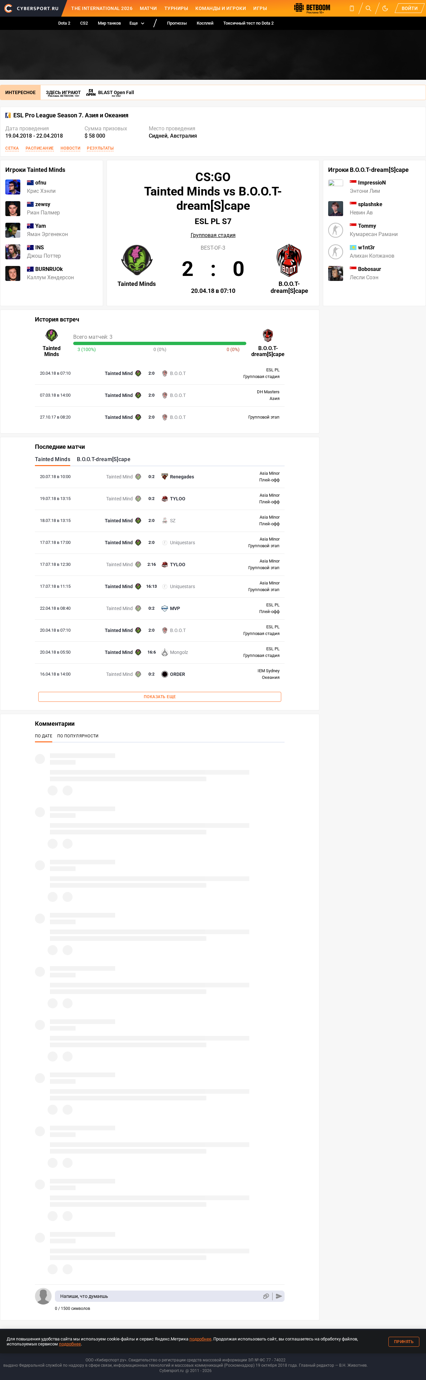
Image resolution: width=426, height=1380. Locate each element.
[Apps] (351, 8)
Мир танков (109, 23)
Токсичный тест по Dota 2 (248, 23)
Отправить (279, 1296)
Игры (260, 8)
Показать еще (160, 696)
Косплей (205, 23)
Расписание (40, 148)
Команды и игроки (220, 8)
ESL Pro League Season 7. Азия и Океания (70, 115)
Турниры (176, 8)
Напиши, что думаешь (84, 1296)
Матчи (148, 8)
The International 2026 (101, 8)
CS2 (84, 23)
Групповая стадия (213, 235)
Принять (404, 1341)
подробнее (200, 1338)
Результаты (100, 148)
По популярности (78, 736)
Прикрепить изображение (266, 1296)
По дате (43, 736)
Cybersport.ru (171, 1370)
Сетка (12, 148)
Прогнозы (177, 23)
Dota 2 (64, 23)
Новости (71, 148)
